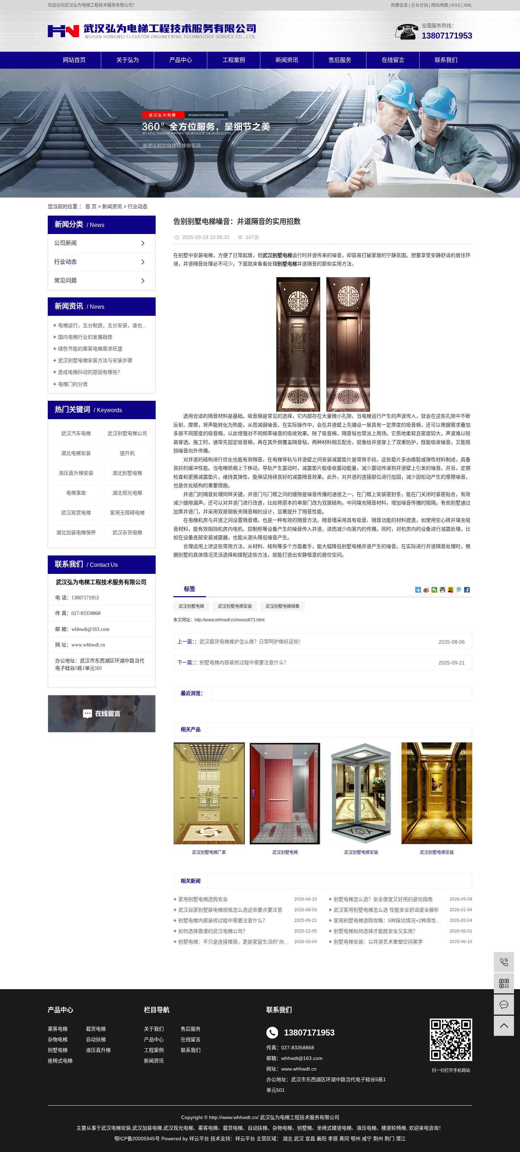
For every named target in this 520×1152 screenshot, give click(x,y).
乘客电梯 (58, 1029)
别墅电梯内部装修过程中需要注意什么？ (244, 662)
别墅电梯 (58, 1050)
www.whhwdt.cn (299, 1069)
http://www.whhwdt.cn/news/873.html (230, 619)
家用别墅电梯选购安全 (203, 899)
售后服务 (340, 60)
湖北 (288, 1138)
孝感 (333, 1138)
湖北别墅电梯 (127, 473)
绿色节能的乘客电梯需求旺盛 (90, 349)
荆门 (389, 1138)
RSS (455, 5)
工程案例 (234, 60)
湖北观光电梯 (127, 493)
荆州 (378, 1138)
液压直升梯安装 (76, 473)
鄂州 (355, 1138)
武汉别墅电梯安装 (235, 606)
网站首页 (74, 60)
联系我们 (446, 60)
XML (467, 5)
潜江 (401, 1138)
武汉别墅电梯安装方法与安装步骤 (95, 360)
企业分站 (419, 5)
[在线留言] (504, 1004)
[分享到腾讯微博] (459, 590)
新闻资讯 (287, 60)
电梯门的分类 (73, 384)
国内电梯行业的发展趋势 (85, 337)
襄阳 (322, 1138)
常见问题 (65, 281)
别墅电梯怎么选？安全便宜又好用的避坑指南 (383, 899)
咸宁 (367, 1138)
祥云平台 (245, 1138)
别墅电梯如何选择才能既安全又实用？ (376, 931)
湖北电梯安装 (76, 453)
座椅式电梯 (60, 1060)
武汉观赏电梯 (76, 512)
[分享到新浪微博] (426, 590)
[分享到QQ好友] (443, 590)
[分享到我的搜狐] (451, 590)
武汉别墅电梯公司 (127, 433)
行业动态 (138, 206)
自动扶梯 (96, 1039)
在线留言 (393, 60)
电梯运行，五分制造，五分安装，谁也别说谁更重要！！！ (104, 325)
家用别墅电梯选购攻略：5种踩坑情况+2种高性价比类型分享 (400, 920)
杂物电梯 (58, 1039)
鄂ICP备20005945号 (137, 1138)
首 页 (91, 206)
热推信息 (399, 5)
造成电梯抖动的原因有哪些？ (90, 372)
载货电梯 (96, 1029)
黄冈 (344, 1138)
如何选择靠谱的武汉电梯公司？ (213, 931)
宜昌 (310, 1138)
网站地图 (439, 5)
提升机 (127, 453)
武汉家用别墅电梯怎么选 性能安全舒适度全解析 (386, 910)
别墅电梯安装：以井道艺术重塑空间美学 (378, 942)
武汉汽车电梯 (76, 433)
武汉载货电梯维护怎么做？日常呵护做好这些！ (252, 641)
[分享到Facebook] (467, 590)
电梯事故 (76, 493)
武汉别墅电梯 (191, 606)
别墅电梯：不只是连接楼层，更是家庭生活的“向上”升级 (239, 942)
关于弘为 (127, 60)
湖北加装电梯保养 (76, 532)
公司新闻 (65, 243)
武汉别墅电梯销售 (283, 606)
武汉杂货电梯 (127, 532)
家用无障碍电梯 (127, 512)
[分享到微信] (435, 590)
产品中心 (180, 60)
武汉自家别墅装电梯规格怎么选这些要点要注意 (230, 910)
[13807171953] (504, 962)
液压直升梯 (98, 1050)
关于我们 (156, 1029)
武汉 (299, 1138)
